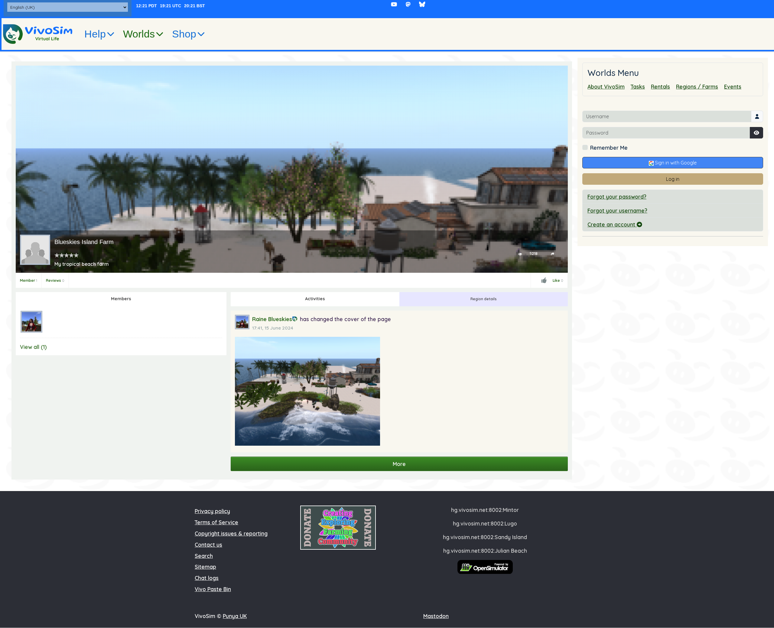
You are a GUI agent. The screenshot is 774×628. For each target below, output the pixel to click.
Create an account (612, 224)
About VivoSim (606, 86)
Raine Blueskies (272, 319)
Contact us (208, 544)
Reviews (55, 280)
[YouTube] (394, 4)
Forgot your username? (617, 210)
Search (204, 555)
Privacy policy (212, 511)
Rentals (660, 86)
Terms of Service (216, 522)
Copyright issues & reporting (231, 533)
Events (732, 86)
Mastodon (436, 616)
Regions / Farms (697, 86)
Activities (315, 298)
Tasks (638, 86)
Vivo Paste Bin (213, 589)
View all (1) (33, 346)
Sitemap (205, 566)
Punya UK (235, 616)
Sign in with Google (675, 163)
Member (28, 280)
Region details (483, 299)
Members (121, 298)
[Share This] (553, 253)
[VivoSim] (37, 34)
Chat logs (207, 577)
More (399, 463)
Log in (672, 179)
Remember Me (609, 147)
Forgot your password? (616, 196)
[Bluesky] (422, 4)
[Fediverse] (408, 4)
